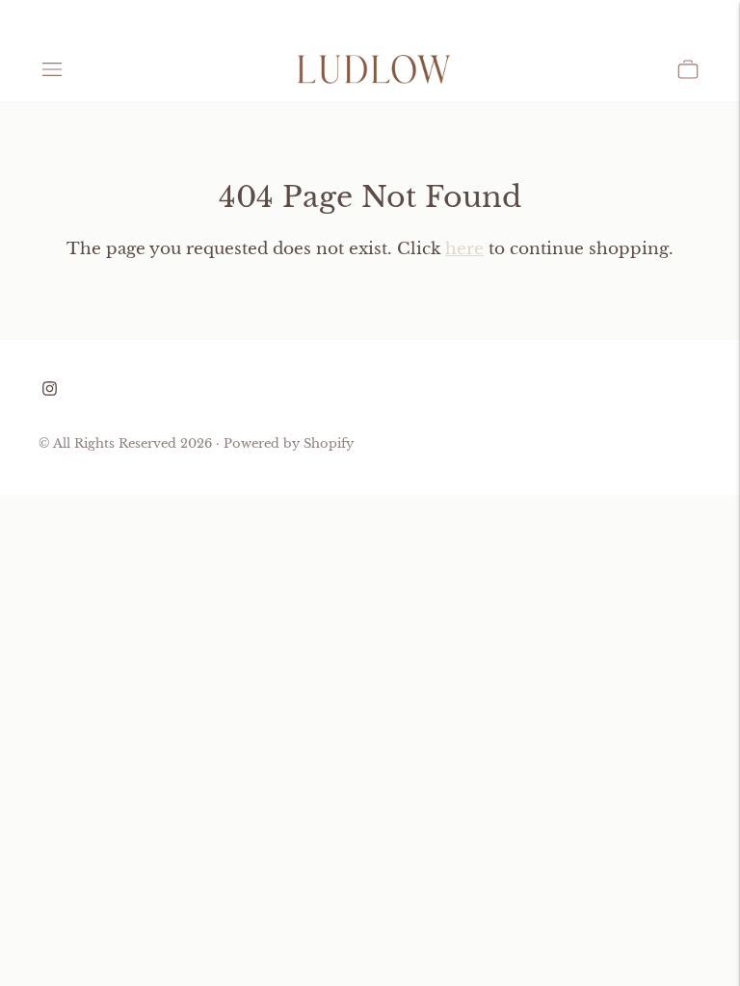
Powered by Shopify (289, 443)
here (464, 249)
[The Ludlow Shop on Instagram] (49, 390)
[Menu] (52, 69)
